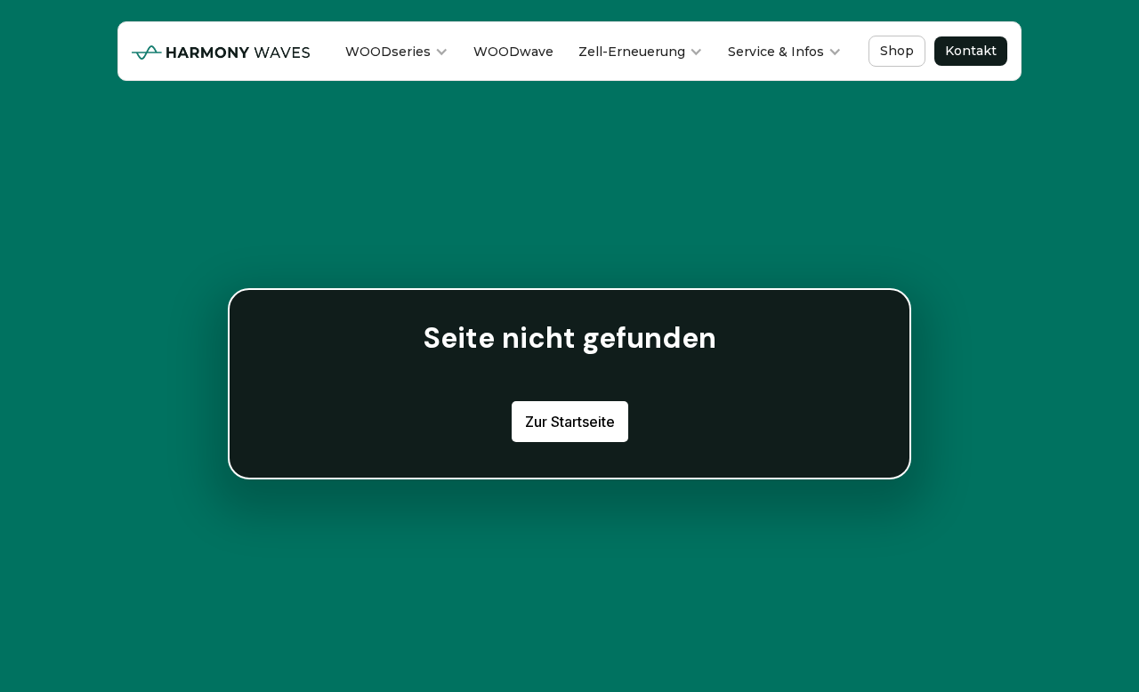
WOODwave (513, 52)
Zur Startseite (570, 421)
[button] (396, 51)
